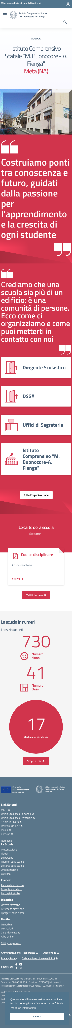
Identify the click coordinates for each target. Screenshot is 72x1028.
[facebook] (16, 966)
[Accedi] (68, 4)
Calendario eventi (10, 932)
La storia (6, 874)
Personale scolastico (12, 885)
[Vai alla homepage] (13, 15)
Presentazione (9, 849)
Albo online (7, 936)
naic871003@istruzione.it (48, 982)
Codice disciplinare (37, 554)
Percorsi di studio (10, 893)
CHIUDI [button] (37, 1016)
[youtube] (20, 966)
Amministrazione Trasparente (18, 953)
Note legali (7, 841)
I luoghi (5, 854)
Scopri (16, 579)
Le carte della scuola (12, 866)
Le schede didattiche (12, 909)
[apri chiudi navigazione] (5, 15)
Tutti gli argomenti (11, 943)
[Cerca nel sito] (65, 22)
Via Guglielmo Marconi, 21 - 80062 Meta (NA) (32, 978)
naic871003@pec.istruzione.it (49, 985)
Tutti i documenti (36, 595)
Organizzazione (9, 870)
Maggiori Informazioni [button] (24, 1008)
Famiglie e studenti (11, 889)
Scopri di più (34, 761)
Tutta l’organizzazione (36, 495)
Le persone (7, 858)
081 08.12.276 (19, 982)
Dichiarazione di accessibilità (38, 958)
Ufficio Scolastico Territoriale (16, 818)
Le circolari (7, 928)
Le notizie (6, 924)
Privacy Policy (9, 958)
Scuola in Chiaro (10, 822)
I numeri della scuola (12, 862)
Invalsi (4, 830)
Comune (5, 834)
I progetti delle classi (12, 913)
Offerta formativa (10, 905)
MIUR (4, 810)
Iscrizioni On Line (10, 826)
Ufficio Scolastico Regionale (16, 814)
